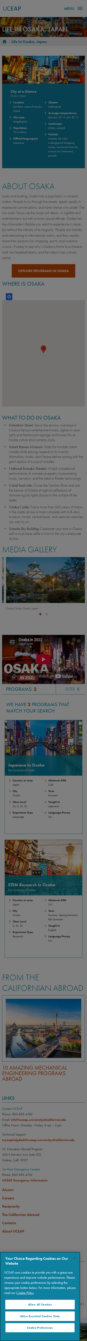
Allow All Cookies (40, 1304)
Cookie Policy (25, 1293)
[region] (40, 1296)
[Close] (74, 1258)
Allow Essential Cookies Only (40, 1316)
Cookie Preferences (40, 1328)
